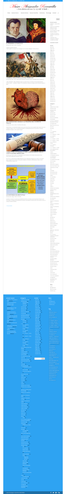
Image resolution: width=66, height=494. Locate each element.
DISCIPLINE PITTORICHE (54, 164)
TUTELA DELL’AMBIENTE (54, 275)
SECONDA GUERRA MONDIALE (54, 370)
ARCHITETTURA (52, 114)
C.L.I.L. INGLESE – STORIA (54, 140)
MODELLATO (52, 220)
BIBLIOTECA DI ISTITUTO (54, 125)
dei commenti (53, 289)
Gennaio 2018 (52, 97)
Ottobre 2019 (52, 74)
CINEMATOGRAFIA (53, 153)
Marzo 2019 (52, 80)
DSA (51, 169)
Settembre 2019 (52, 75)
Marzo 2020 (52, 67)
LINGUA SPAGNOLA (53, 212)
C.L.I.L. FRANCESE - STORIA (53, 320)
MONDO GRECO (53, 222)
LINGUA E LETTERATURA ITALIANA (54, 344)
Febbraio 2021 (52, 55)
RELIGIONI (52, 247)
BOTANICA (52, 128)
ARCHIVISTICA (52, 116)
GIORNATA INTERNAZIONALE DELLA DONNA (54, 194)
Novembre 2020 (53, 59)
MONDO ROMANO (53, 225)
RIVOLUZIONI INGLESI (54, 254)
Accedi (50, 299)
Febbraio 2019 (52, 82)
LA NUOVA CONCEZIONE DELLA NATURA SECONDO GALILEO (11, 332)
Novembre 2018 (53, 86)
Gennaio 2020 (52, 70)
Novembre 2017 (53, 101)
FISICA (51, 184)
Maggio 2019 (52, 77)
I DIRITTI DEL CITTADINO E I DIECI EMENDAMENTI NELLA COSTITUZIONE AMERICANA (24, 152)
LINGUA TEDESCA (53, 214)
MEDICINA (52, 218)
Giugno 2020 (52, 63)
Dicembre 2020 (52, 58)
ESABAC (51, 175)
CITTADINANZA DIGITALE (54, 155)
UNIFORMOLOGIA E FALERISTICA (38, 79)
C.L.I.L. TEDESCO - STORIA (53, 325)
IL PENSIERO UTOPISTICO (14, 43)
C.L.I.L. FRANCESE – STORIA (54, 134)
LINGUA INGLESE (53, 210)
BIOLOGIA (52, 126)
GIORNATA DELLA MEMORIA (26, 386)
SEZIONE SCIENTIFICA (54, 264)
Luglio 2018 (52, 93)
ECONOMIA (52, 170)
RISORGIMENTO (53, 249)
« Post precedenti (9, 205)
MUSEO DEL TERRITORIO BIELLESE (26, 458)
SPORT (51, 267)
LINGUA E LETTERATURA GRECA (54, 341)
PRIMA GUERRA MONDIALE (55, 243)
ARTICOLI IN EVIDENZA (54, 117)
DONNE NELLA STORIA (54, 167)
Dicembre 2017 (52, 99)
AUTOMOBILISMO (53, 123)
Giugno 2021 (52, 48)
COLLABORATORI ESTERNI (54, 159)
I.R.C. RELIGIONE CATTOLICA (53, 339)
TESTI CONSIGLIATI (53, 274)
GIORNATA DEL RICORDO (54, 188)
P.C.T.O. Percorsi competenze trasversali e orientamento (54, 235)
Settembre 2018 (52, 90)
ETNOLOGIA (52, 178)
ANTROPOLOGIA (53, 108)
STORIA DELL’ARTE (53, 269)
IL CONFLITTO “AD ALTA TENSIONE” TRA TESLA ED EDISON (54, 34)
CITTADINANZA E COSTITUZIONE (23, 155)
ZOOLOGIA (52, 281)
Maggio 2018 (52, 96)
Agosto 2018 (52, 91)
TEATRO (51, 271)
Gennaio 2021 (52, 56)
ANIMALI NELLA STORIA (54, 106)
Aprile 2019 (52, 78)
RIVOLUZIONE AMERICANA (10, 156)
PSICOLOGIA (23, 124)
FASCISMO (52, 181)
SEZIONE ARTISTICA (53, 263)
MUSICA (51, 232)
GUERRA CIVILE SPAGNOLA (54, 196)
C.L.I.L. (22, 323)
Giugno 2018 (52, 94)
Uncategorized (52, 277)
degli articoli (53, 287)
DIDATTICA (52, 162)
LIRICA (51, 215)
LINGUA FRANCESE (53, 209)
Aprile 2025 (52, 47)
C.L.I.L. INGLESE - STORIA (53, 322)
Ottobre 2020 (52, 61)
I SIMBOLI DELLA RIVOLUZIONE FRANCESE (19, 78)
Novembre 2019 (53, 72)
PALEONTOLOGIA (53, 238)
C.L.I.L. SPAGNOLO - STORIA (53, 323)
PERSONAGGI (52, 240)
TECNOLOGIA (52, 272)
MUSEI (51, 228)
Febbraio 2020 (52, 69)
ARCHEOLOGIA (52, 112)
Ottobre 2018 (52, 88)
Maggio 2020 (52, 64)
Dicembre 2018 (52, 85)
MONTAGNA (52, 226)
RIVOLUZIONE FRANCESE (21, 79)
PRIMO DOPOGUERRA (54, 244)
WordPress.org (52, 290)
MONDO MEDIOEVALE (54, 223)
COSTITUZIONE (31, 155)
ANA (51, 105)
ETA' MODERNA (53, 177)
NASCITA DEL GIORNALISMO (12, 322)
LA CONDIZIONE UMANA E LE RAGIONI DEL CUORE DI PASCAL (23, 122)
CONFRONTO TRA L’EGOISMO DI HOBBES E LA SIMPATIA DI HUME (54, 38)
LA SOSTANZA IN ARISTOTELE (15, 195)
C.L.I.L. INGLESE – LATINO (54, 138)
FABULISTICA (52, 180)
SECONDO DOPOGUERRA (54, 261)
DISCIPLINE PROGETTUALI (54, 165)
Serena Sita (9, 45)
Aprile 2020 (52, 66)
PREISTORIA (52, 241)
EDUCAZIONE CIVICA (38, 155)
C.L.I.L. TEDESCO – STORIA (54, 147)
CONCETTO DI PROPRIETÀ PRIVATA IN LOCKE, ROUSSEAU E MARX (54, 28)
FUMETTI (51, 186)
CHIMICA (22, 350)
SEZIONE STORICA (29, 79)
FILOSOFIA (19, 45)
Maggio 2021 (52, 50)
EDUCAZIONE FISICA (53, 173)
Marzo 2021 (52, 53)
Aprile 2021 (52, 51)
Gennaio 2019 (52, 83)
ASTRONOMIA (52, 119)
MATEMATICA (52, 217)
